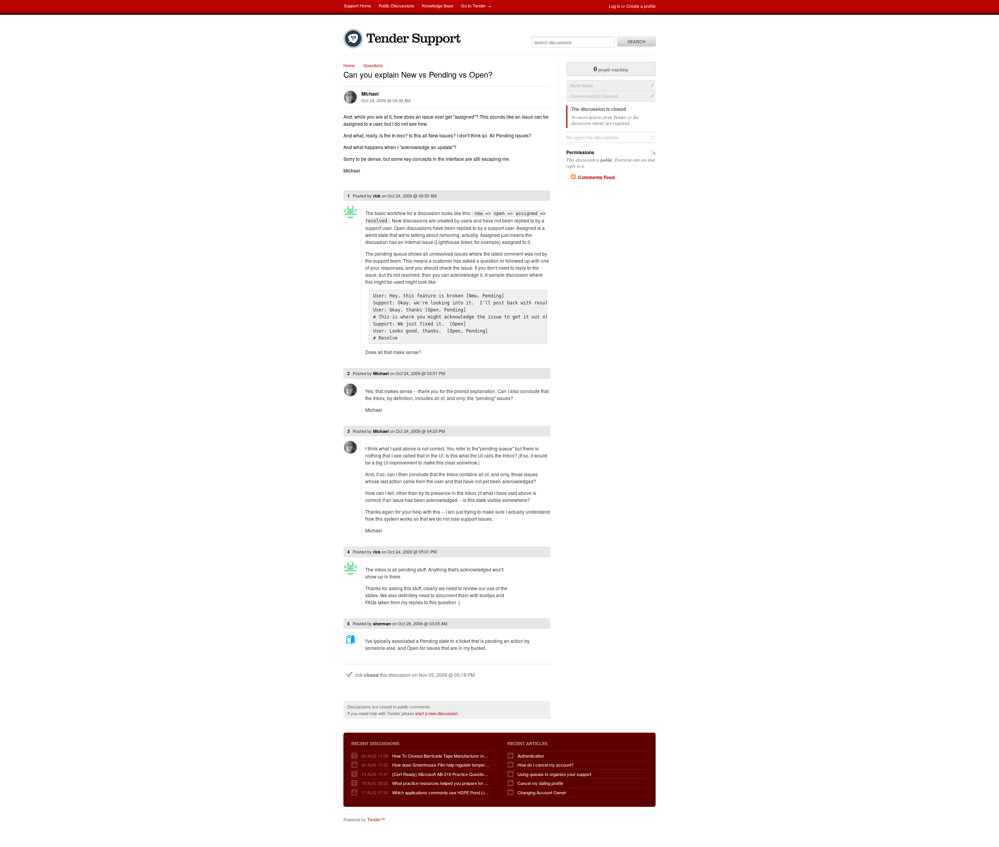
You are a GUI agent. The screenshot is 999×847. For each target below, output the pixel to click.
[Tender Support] (403, 46)
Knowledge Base (437, 5)
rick (376, 196)
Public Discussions (396, 5)
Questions (373, 65)
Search (636, 41)
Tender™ (376, 819)
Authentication (530, 756)
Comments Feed (596, 177)
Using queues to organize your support (554, 774)
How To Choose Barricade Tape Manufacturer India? (441, 756)
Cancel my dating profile (540, 783)
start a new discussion (436, 713)
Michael (370, 93)
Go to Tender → (476, 5)
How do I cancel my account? (545, 765)
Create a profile (641, 6)
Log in (614, 6)
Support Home (357, 5)
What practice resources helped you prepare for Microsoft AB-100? (441, 783)
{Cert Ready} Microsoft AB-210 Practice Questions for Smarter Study (441, 774)
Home (349, 65)
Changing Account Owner (541, 792)
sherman (382, 623)
